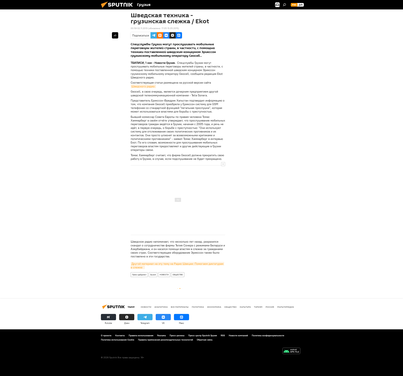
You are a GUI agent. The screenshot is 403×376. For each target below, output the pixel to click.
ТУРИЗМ (258, 306)
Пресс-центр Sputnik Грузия (202, 335)
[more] (115, 35)
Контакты (120, 335)
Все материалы (180, 306)
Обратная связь (205, 339)
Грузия (153, 274)
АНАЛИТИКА (161, 306)
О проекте (106, 335)
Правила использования (141, 335)
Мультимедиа (285, 306)
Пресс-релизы (177, 335)
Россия (270, 306)
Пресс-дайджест (139, 274)
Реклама (161, 335)
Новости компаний (238, 335)
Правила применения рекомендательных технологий (165, 339)
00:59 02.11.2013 (139, 28)
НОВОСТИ (164, 274)
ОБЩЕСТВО (178, 274)
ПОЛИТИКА (198, 306)
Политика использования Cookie (117, 339)
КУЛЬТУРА (245, 306)
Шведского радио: (143, 86)
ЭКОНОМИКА (214, 306)
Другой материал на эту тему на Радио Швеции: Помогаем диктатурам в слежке (177, 265)
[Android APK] (291, 351)
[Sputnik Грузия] (118, 8)
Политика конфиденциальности (268, 335)
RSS (223, 335)
